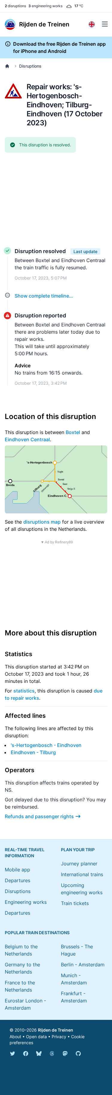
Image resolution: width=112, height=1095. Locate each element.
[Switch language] (91, 24)
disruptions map (42, 522)
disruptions (15, 6)
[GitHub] (78, 1054)
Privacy (59, 1036)
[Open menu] (104, 24)
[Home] (8, 66)
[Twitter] (13, 1054)
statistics (24, 691)
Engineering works (26, 902)
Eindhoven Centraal (27, 439)
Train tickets (75, 903)
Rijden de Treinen (55, 1029)
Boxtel (73, 432)
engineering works (45, 6)
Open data (36, 1036)
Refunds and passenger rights (39, 816)
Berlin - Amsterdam (83, 965)
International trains (82, 874)
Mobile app (17, 870)
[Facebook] (26, 1054)
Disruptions (30, 66)
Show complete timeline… (44, 296)
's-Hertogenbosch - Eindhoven (46, 745)
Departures (17, 880)
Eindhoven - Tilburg (33, 752)
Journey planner (79, 864)
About (15, 1036)
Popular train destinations (37, 932)
